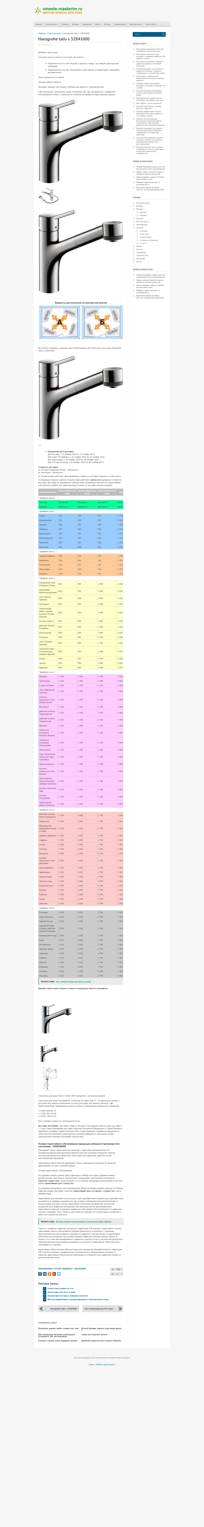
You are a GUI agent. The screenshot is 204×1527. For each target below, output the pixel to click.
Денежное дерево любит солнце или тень (58, 1328)
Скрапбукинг (141, 252)
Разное (139, 246)
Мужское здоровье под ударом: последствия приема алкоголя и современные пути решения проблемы (149, 131)
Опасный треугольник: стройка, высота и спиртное (148, 107)
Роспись (107, 24)
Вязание (75, 24)
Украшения (87, 24)
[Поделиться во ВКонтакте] (45, 1274)
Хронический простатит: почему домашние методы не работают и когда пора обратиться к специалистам (150, 150)
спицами (143, 215)
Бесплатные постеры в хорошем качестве (68, 1295)
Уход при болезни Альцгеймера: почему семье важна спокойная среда (149, 93)
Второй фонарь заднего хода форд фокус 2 (101, 1329)
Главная (38, 24)
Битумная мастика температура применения (150, 188)
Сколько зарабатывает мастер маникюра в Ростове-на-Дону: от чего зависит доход (150, 113)
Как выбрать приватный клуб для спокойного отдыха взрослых (149, 50)
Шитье (97, 24)
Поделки (64, 24)
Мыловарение (120, 24)
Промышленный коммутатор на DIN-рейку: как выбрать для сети (149, 99)
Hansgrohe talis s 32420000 (63, 1308)
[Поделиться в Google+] (54, 1274)
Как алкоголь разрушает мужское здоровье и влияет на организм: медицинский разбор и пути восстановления (149, 140)
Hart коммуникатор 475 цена (99, 1308)
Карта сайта (151, 24)
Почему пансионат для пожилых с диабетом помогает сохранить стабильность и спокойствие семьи (150, 71)
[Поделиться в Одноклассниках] (49, 1274)
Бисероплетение (143, 203)
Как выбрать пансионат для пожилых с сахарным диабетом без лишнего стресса (150, 56)
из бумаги (144, 231)
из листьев (144, 234)
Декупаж (139, 218)
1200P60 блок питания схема (150, 178)
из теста (143, 243)
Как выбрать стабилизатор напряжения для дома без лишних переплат (150, 78)
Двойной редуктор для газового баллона (101, 1340)
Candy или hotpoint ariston (94, 1334)
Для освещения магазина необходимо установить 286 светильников (56, 1335)
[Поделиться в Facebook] (40, 1274)
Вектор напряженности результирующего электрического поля (78, 1299)
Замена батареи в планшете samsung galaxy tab (149, 173)
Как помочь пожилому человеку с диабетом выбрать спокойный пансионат (150, 63)
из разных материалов (149, 240)
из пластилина (145, 237)
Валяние (139, 206)
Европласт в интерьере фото (148, 183)
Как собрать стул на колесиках (148, 103)
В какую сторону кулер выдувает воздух (57, 1340)
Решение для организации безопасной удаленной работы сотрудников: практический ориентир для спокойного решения (150, 122)
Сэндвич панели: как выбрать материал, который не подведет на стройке (150, 85)
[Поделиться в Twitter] (59, 1274)
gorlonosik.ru (109, 1364)
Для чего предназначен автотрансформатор (150, 168)
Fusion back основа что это (60, 1288)
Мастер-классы (136, 24)
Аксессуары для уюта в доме (62, 1292)
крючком (143, 212)
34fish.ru (99, 1364)
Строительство (51, 24)
